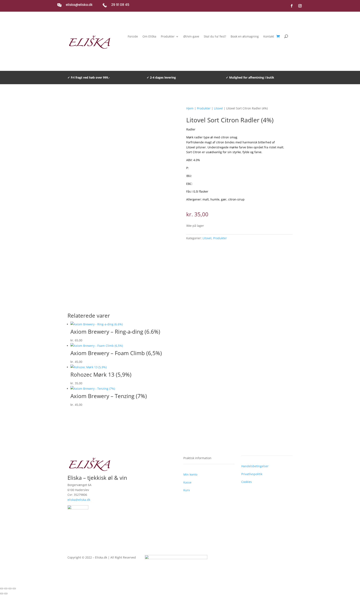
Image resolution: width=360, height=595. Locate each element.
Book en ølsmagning (245, 36)
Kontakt (268, 36)
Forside (133, 36)
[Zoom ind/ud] (1, 588)
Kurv (186, 490)
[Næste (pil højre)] (6, 593)
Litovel (218, 108)
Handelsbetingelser (255, 466)
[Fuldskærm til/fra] (6, 588)
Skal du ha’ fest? (215, 36)
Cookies (246, 482)
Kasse (187, 482)
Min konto (190, 474)
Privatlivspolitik (251, 474)
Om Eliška (149, 36)
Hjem (190, 108)
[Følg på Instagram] (300, 6)
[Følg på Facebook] (291, 6)
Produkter (168, 36)
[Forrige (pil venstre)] (1, 593)
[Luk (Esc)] (14, 588)
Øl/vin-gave (191, 36)
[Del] (10, 588)
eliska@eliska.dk (79, 5)
